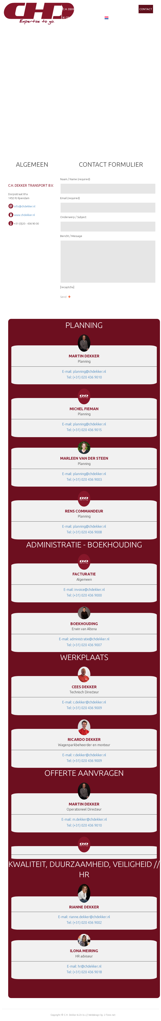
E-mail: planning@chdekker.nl (84, 371)
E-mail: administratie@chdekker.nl (84, 639)
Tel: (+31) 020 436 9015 (84, 430)
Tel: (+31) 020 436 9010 (84, 377)
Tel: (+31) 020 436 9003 (84, 479)
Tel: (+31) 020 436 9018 (84, 972)
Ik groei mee (71, 17)
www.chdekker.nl (24, 214)
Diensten (109, 9)
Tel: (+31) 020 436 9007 (84, 645)
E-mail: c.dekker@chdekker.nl (84, 702)
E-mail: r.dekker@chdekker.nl (84, 755)
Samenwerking (90, 9)
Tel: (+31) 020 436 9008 (84, 532)
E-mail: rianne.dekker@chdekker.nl (84, 917)
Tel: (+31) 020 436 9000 (84, 595)
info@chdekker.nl (24, 206)
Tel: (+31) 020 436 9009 (84, 708)
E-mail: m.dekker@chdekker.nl (84, 819)
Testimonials (127, 9)
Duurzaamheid (92, 17)
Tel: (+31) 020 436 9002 (84, 922)
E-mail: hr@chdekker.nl (84, 966)
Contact (145, 9)
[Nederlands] (106, 17)
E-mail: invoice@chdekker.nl (84, 589)
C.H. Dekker (70, 9)
